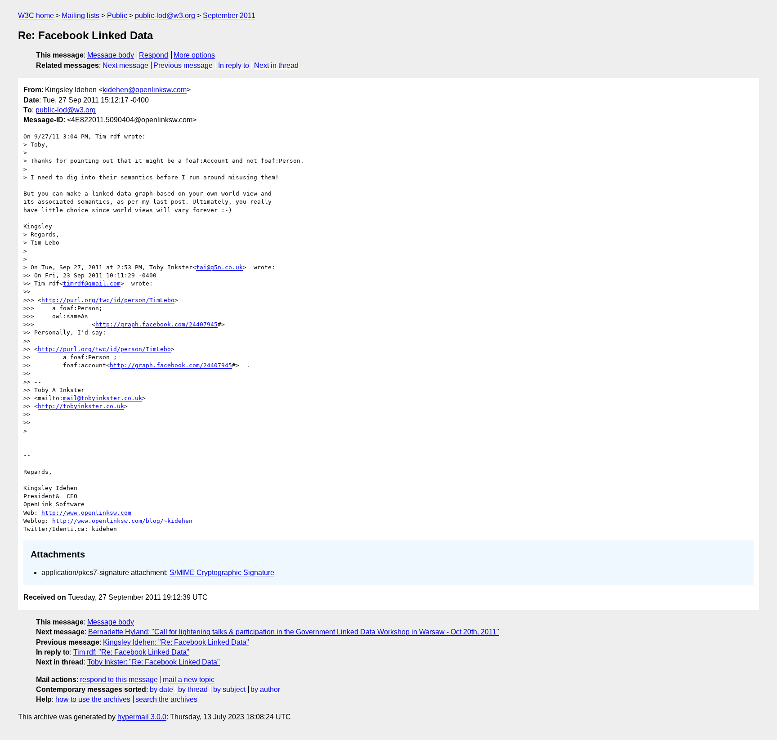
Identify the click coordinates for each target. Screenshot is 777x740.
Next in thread (276, 65)
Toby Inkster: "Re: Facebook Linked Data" (153, 662)
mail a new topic (188, 679)
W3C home (36, 15)
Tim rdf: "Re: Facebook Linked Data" (131, 652)
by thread (193, 689)
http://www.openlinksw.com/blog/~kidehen (122, 520)
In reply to (233, 65)
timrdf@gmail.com (92, 283)
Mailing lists (80, 15)
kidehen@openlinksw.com (145, 90)
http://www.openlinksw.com (86, 512)
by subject (229, 689)
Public (117, 15)
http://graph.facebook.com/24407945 (156, 324)
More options (194, 55)
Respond (153, 55)
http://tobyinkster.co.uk (81, 406)
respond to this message (119, 679)
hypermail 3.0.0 (141, 717)
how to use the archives (92, 699)
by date (161, 689)
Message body (110, 55)
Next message (125, 65)
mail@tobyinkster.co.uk (102, 398)
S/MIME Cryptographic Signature (222, 572)
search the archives (166, 699)
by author (265, 689)
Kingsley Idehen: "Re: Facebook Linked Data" (176, 642)
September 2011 (229, 15)
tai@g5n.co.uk (219, 267)
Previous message (183, 65)
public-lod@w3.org (165, 15)
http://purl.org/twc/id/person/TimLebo (107, 300)
